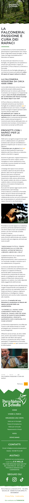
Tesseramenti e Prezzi (14, 429)
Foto (14, 433)
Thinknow (20, 500)
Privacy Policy (9, 496)
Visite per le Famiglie (14, 421)
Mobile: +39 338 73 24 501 (15, 451)
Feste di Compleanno (14, 424)
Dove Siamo (14, 437)
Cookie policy (19, 496)
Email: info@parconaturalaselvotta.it (14, 448)
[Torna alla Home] (14, 4)
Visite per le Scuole (14, 427)
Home (14, 410)
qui (23, 106)
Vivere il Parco (14, 414)
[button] (27, 4)
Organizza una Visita (14, 418)
